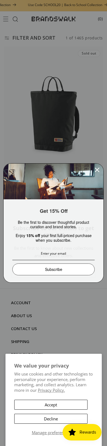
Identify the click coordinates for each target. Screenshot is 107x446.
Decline (51, 418)
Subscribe (53, 269)
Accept (51, 404)
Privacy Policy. (51, 390)
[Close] (97, 169)
